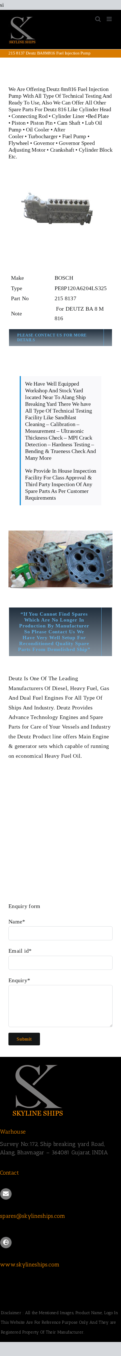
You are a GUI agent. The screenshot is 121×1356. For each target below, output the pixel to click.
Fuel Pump (74, 136)
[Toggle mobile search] (98, 19)
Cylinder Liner (68, 116)
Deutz (15, 678)
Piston (18, 123)
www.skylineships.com (29, 1264)
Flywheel (19, 143)
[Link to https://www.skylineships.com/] (6, 1242)
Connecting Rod (29, 116)
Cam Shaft (68, 123)
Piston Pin (41, 123)
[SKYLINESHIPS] (38, 1064)
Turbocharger (42, 136)
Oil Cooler (37, 129)
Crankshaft (62, 150)
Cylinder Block (96, 150)
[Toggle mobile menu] (110, 19)
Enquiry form (24, 906)
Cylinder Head (95, 109)
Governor (44, 143)
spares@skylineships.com (32, 1215)
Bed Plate (98, 116)
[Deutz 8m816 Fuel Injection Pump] (60, 180)
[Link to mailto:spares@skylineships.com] (6, 1194)
